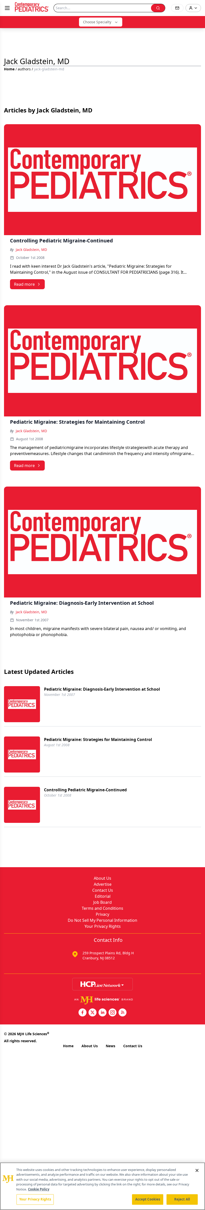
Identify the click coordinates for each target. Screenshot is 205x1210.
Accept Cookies (147, 1199)
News (110, 1045)
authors (24, 69)
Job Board (102, 902)
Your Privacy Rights (102, 926)
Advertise (103, 884)
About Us (102, 878)
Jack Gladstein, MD (31, 249)
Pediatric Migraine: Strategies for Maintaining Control (98, 739)
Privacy (102, 914)
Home (9, 69)
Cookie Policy (38, 1189)
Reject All (182, 1199)
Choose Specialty (97, 22)
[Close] (197, 1170)
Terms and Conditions (102, 908)
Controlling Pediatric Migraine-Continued (85, 790)
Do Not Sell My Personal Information (102, 920)
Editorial (102, 896)
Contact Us (102, 890)
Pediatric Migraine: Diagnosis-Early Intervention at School (102, 689)
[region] (102, 1186)
